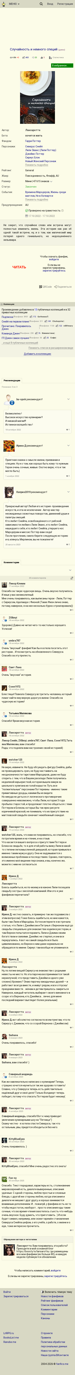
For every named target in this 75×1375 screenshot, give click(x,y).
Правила (46, 1337)
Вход (50, 3)
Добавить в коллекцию (37, 353)
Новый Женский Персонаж (40, 161)
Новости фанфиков (52, 1296)
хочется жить (33, 135)
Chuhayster (58, 321)
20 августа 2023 (12, 545)
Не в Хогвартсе (44, 195)
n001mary (68, 326)
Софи (53, 338)
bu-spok (21, 399)
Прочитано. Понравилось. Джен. (17, 327)
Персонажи (47, 1313)
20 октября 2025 (16, 1181)
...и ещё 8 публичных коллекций (20, 342)
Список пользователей (54, 1305)
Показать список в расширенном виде (51, 347)
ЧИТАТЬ (19, 267)
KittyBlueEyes (17, 1139)
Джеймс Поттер (34, 153)
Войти (7, 1292)
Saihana (13, 1035)
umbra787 (14, 640)
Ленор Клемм (17, 583)
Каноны (45, 1318)
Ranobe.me (9, 1342)
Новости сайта (49, 1350)
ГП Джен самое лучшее (15, 338)
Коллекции (8, 304)
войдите (54, 259)
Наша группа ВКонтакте (55, 1355)
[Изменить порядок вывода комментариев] (72, 578)
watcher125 (15, 759)
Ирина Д (21, 445)
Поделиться (64, 286)
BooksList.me (11, 1337)
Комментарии (49, 1309)
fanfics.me (62, 1364)
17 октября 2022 (16, 586)
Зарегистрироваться (15, 1296)
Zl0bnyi (13, 617)
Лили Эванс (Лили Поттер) (40, 150)
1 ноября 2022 (12, 476)
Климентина (48, 333)
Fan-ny (13, 1178)
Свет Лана (15, 667)
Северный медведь (20, 1074)
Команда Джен (11, 333)
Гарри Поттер (33, 141)
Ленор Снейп (9, 740)
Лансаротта (32, 130)
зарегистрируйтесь (54, 270)
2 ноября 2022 (15, 909)
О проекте (47, 1333)
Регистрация (65, 3)
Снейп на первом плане (15, 321)
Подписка (7, 317)
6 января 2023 (15, 1038)
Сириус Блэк (32, 157)
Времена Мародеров (37, 192)
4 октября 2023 (16, 1077)
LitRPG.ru (8, 1333)
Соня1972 (14, 686)
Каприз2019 (23, 492)
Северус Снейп (34, 146)
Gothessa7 (43, 317)
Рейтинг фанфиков (52, 1300)
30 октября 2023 (16, 1142)
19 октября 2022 (16, 762)
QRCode (47, 286)
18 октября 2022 (13, 430)
